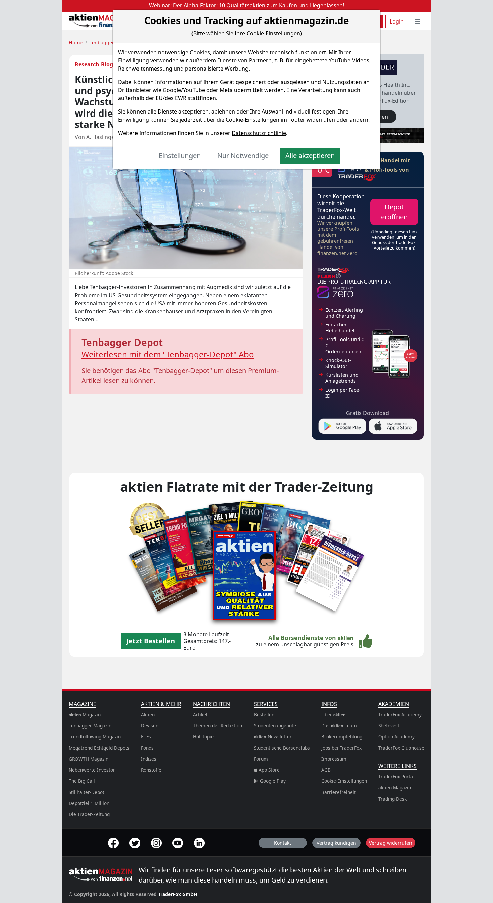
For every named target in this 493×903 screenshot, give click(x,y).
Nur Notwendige (243, 155)
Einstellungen (180, 155)
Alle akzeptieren (310, 155)
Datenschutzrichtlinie (259, 133)
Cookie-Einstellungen (252, 119)
